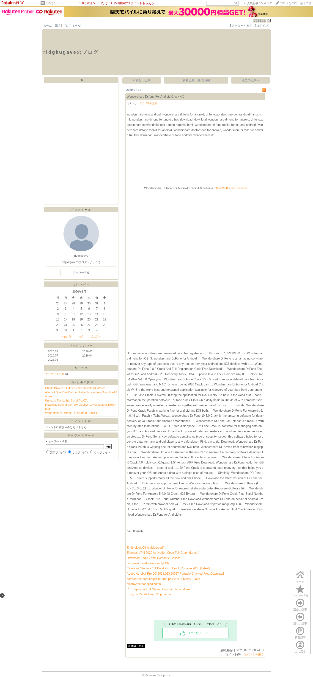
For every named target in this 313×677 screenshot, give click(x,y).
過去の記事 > (250, 80)
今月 (81, 336)
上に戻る (300, 651)
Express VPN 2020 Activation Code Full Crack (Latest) (163, 552)
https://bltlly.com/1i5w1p (230, 188)
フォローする (300, 595)
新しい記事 (300, 623)
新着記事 (300, 637)
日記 (57, 25)
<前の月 (66, 336)
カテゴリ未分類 (54, 374)
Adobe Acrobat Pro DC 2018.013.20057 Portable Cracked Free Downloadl (175, 573)
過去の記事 (300, 609)
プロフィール (72, 25)
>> (258, 3)
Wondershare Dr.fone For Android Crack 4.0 (72, 413)
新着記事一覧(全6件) (196, 80)
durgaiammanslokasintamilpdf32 (148, 563)
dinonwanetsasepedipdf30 (144, 584)
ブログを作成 (288, 3)
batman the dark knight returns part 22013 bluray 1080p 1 (165, 579)
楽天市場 (305, 3)
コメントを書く (253, 654)
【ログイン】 (262, 25)
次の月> (95, 336)
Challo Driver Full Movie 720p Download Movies (75, 388)
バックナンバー (81, 345)
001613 (260, 20)
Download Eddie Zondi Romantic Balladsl (154, 558)
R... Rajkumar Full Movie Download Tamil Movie (158, 589)
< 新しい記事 (142, 80)
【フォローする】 (240, 25)
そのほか (50, 3)
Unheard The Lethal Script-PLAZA (66, 400)
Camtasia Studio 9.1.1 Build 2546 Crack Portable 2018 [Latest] (168, 568)
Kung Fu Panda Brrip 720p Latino (149, 594)
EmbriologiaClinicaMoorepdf (145, 547)
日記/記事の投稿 (81, 382)
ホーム (47, 25)
